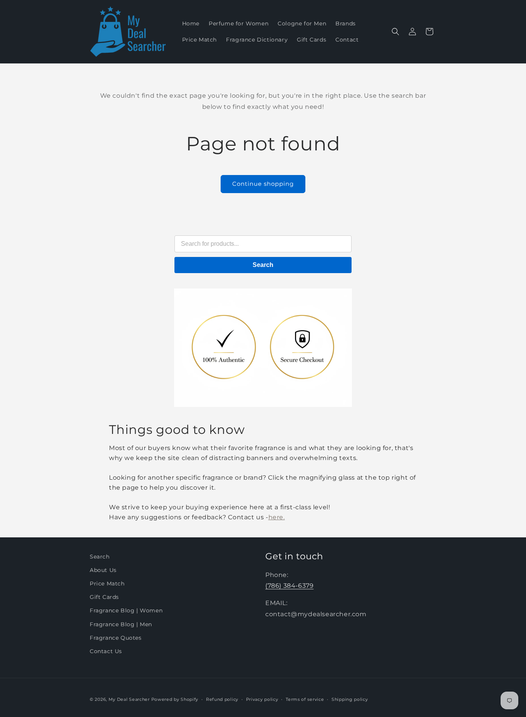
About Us (103, 570)
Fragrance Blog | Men (121, 624)
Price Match (107, 583)
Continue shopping (263, 183)
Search (263, 265)
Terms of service (305, 699)
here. (276, 517)
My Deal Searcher (129, 699)
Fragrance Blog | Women (126, 610)
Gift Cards (104, 597)
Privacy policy (262, 699)
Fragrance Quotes (116, 637)
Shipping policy (350, 699)
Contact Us (106, 651)
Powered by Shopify (175, 699)
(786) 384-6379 (289, 586)
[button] (395, 31)
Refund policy (222, 699)
